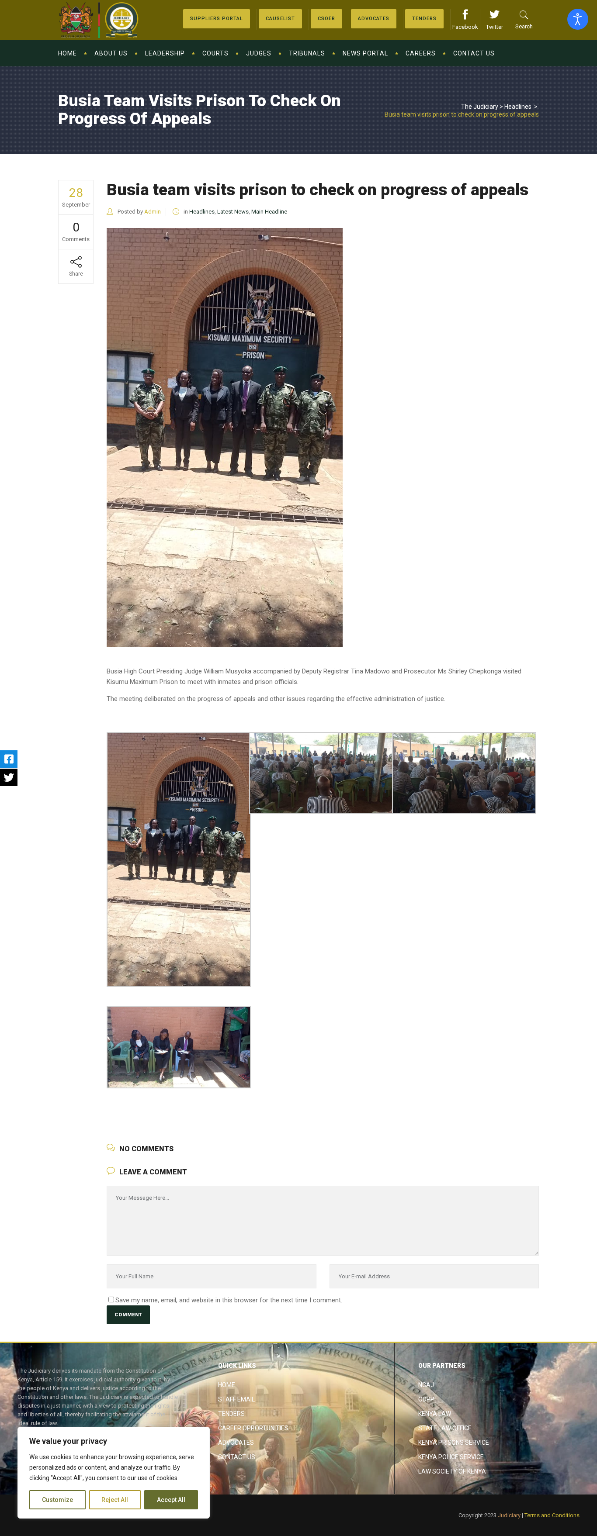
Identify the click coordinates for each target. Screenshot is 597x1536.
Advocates (236, 1442)
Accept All (171, 1499)
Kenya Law (434, 1413)
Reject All (114, 1499)
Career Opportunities (253, 1428)
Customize (57, 1499)
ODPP (426, 1399)
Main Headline (269, 211)
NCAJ (426, 1384)
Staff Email (236, 1399)
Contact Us (236, 1456)
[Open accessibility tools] (577, 19)
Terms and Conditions (552, 1515)
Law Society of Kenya (452, 1471)
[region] (113, 1473)
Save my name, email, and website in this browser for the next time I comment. (228, 1300)
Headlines (517, 107)
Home (226, 1384)
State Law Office (445, 1428)
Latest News (233, 211)
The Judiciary (479, 107)
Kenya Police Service (451, 1456)
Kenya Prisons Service (453, 1442)
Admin (152, 211)
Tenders (231, 1413)
